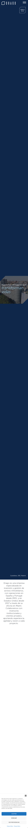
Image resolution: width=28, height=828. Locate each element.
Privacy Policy (10, 826)
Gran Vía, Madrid (20, 573)
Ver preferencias (14, 822)
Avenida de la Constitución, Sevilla (14, 573)
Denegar (14, 818)
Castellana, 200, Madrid (18, 575)
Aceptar (14, 813)
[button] (25, 795)
